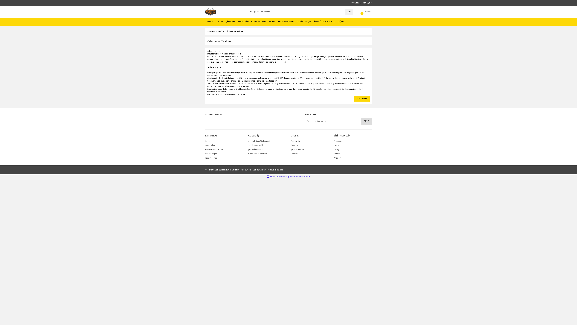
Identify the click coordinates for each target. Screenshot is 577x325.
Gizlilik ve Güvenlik (255, 145)
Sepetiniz (294, 154)
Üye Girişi (294, 145)
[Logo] (210, 12)
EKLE (366, 121)
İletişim (208, 141)
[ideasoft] (273, 176)
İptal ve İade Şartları (256, 150)
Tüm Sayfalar (362, 99)
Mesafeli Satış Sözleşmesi (259, 141)
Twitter (336, 145)
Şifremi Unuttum (297, 150)
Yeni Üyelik (295, 141)
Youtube (337, 154)
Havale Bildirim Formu (214, 150)
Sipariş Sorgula (211, 154)
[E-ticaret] (288, 176)
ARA (349, 12)
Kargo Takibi (210, 145)
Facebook (338, 141)
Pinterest (337, 158)
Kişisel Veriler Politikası (257, 154)
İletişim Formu (211, 158)
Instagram (338, 150)
